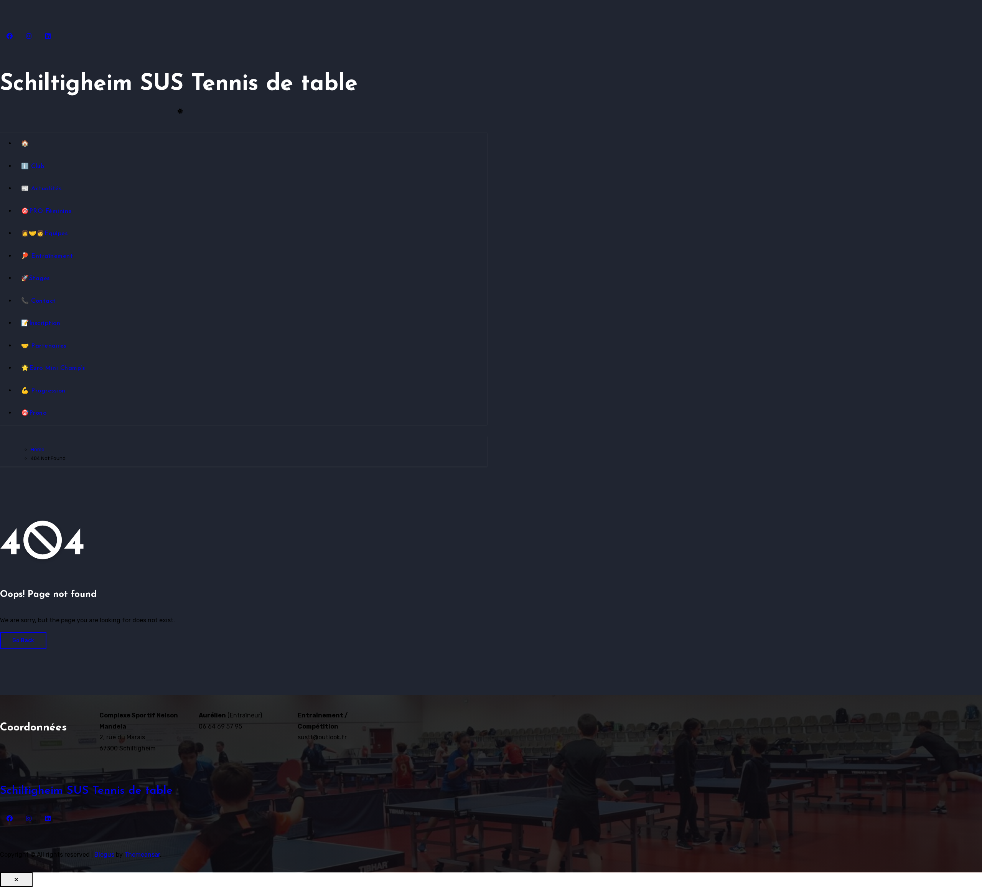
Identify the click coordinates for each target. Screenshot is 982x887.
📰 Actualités (41, 189)
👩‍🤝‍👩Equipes (44, 234)
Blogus (104, 854)
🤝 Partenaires (43, 346)
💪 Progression (43, 391)
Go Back (23, 640)
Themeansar (142, 854)
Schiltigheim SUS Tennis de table (179, 84)
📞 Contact (38, 301)
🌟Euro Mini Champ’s (53, 368)
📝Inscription (40, 323)
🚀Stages (35, 278)
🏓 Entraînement (47, 256)
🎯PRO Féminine (46, 211)
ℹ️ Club (32, 166)
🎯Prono (33, 413)
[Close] (16, 879)
